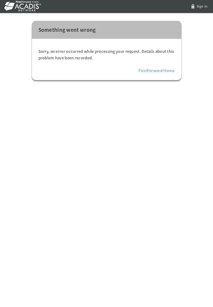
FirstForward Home (156, 70)
